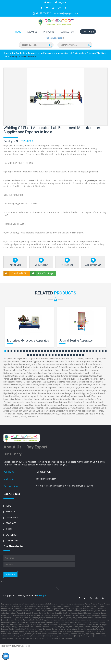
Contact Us (67, 32)
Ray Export (42, 595)
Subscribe (10, 574)
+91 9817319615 (43, 13)
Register (62, 2)
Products (49, 32)
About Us (32, 32)
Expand (101, 70)
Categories (12, 517)
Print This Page (45, 273)
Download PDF (18, 273)
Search (9, 529)
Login (49, 2)
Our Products (18, 53)
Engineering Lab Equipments (41, 53)
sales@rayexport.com (67, 13)
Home (18, 32)
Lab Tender (11, 535)
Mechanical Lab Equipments (71, 53)
